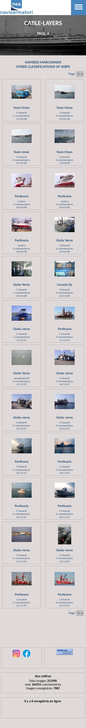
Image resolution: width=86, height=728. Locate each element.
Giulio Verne (64, 240)
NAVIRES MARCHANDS (43, 62)
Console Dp (64, 284)
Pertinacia (21, 196)
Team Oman (21, 108)
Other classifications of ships (43, 67)
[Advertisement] (43, 634)
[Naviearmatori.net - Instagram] (16, 657)
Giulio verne (21, 329)
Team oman (21, 152)
